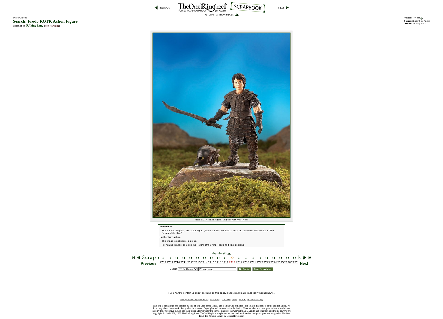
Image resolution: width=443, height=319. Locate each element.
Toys (232, 245)
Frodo (221, 245)
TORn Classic (19, 17)
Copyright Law (240, 311)
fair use (217, 311)
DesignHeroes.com (235, 316)
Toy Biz (416, 17)
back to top (215, 299)
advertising (192, 299)
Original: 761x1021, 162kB (235, 219)
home (183, 299)
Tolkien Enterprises (257, 305)
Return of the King (206, 245)
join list (242, 299)
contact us (203, 299)
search (234, 299)
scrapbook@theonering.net (259, 293)
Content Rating (255, 299)
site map (226, 299)
